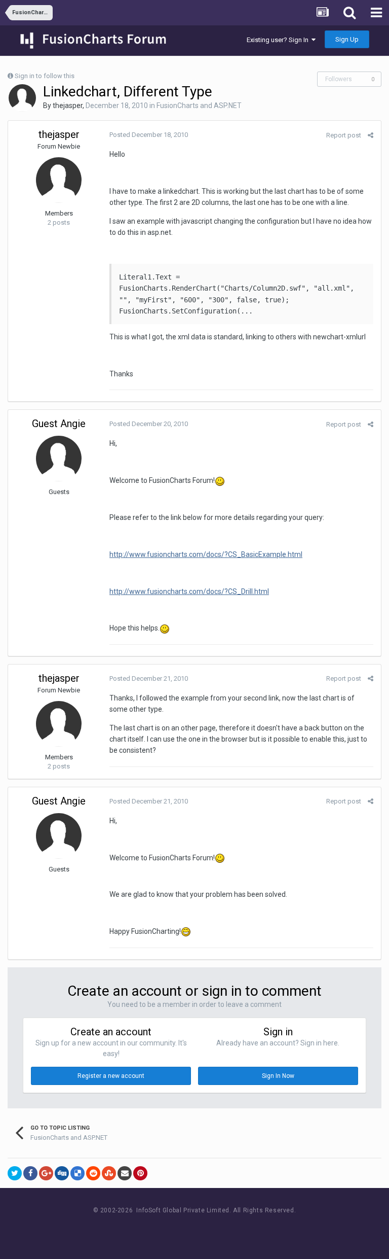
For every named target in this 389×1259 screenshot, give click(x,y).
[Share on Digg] (62, 1173)
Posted (148, 134)
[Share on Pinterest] (140, 1173)
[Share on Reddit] (93, 1173)
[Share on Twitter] (15, 1173)
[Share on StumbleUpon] (109, 1173)
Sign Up (347, 39)
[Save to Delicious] (77, 1173)
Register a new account (110, 1075)
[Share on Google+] (46, 1173)
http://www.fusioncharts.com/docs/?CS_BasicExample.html (205, 554)
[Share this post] (370, 135)
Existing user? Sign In (279, 40)
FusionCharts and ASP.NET (199, 105)
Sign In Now (278, 1075)
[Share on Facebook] (30, 1173)
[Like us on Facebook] (184, 1229)
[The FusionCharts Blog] (161, 1229)
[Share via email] (125, 1173)
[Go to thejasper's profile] (22, 98)
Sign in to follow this (44, 76)
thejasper (68, 105)
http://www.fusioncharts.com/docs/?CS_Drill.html (189, 591)
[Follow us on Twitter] (207, 1229)
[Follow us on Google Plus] (230, 1229)
